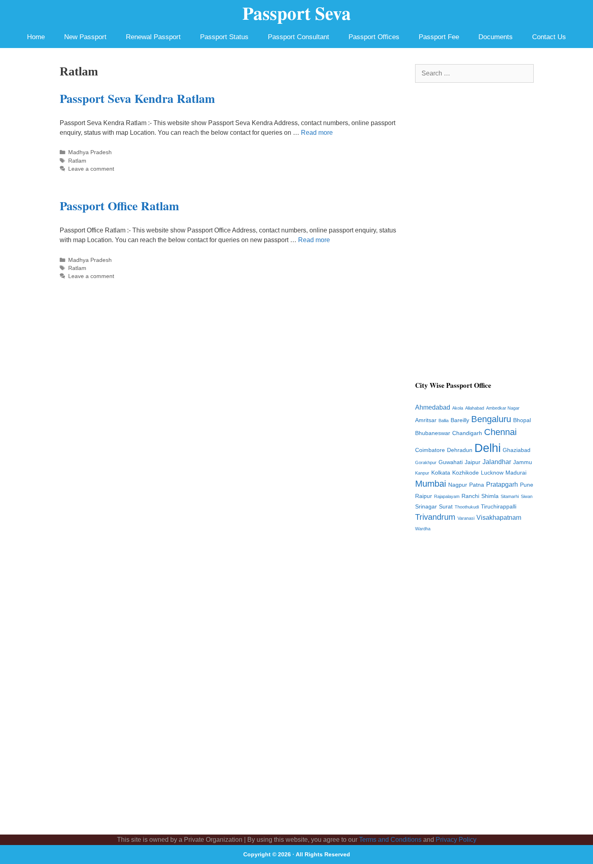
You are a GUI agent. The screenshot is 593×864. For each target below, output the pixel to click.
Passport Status (224, 37)
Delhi (487, 447)
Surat (446, 507)
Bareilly (460, 420)
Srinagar (426, 507)
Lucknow (492, 473)
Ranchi (470, 496)
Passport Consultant (298, 37)
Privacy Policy (456, 839)
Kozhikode (465, 473)
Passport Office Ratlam (119, 205)
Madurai (515, 473)
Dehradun (459, 450)
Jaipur (472, 462)
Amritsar (425, 420)
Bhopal (522, 420)
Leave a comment (91, 169)
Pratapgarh (502, 484)
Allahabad (474, 408)
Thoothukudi (467, 506)
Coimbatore (430, 450)
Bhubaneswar (432, 433)
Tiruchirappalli (498, 507)
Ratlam (77, 161)
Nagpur (457, 485)
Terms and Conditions (390, 839)
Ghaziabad (516, 450)
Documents (495, 37)
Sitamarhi (510, 496)
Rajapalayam (446, 496)
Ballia (443, 420)
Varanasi (465, 518)
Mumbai (430, 484)
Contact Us (549, 37)
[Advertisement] (474, 236)
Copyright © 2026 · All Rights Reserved (296, 854)
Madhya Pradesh (90, 152)
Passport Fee (439, 37)
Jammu (522, 462)
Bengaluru (491, 419)
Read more (317, 132)
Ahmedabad (432, 407)
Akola (457, 408)
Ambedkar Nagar (503, 408)
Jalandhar (496, 461)
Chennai (500, 432)
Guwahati (450, 462)
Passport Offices (374, 37)
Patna (476, 485)
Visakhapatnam (498, 517)
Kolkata (440, 473)
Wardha (422, 528)
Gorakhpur (425, 462)
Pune (526, 485)
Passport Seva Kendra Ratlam (137, 98)
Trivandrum (435, 517)
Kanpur (422, 473)
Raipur (423, 496)
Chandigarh (467, 433)
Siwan (526, 496)
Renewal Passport (153, 37)
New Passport (85, 37)
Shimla (490, 496)
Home (36, 37)
